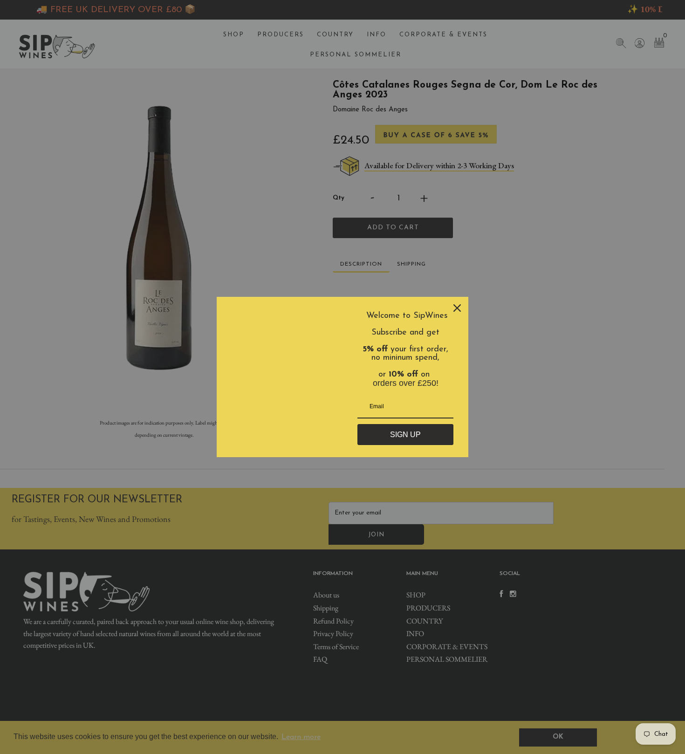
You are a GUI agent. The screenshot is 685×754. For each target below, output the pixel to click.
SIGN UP (405, 435)
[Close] (457, 308)
